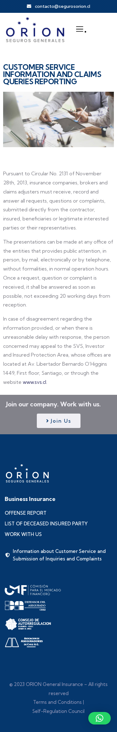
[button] (99, 718)
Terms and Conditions (57, 702)
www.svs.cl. (35, 382)
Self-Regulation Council (58, 711)
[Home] (35, 29)
